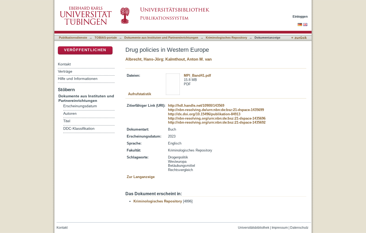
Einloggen (300, 16)
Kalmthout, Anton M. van (188, 59)
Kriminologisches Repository (226, 37)
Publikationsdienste (73, 37)
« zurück (299, 38)
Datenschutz (299, 228)
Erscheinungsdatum (80, 106)
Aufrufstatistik (139, 94)
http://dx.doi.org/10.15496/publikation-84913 (204, 114)
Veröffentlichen (85, 50)
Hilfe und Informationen (78, 78)
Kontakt (64, 64)
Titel (66, 121)
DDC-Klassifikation (79, 129)
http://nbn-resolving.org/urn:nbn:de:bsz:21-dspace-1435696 (217, 118)
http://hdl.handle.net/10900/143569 (196, 105)
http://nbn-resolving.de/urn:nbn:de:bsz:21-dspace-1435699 (216, 110)
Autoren (70, 114)
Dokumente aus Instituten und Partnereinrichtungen (161, 37)
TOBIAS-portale (106, 37)
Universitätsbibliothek (253, 228)
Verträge (65, 71)
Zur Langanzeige (141, 177)
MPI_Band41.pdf (197, 75)
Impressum (280, 228)
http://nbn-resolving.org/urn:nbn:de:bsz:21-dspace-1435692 (217, 122)
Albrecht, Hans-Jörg (144, 59)
